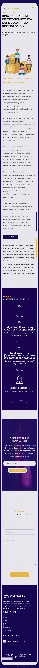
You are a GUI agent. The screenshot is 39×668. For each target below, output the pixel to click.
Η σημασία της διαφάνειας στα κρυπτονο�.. (18, 254)
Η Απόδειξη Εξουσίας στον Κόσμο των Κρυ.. (18, 267)
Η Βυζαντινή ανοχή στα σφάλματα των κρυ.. (18, 270)
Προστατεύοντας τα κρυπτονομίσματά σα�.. (19, 258)
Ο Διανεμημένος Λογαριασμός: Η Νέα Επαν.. (18, 245)
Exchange (8, 627)
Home (7, 617)
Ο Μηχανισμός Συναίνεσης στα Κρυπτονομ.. (18, 264)
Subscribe (8, 630)
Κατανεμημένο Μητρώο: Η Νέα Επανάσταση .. (19, 248)
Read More (11, 237)
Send (19, 574)
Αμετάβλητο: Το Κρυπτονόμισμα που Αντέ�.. (19, 251)
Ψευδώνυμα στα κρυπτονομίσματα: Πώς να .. (18, 261)
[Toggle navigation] (33, 9)
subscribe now (17, 470)
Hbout (7, 620)
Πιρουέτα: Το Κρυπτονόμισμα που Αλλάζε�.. (19, 273)
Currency (8, 624)
